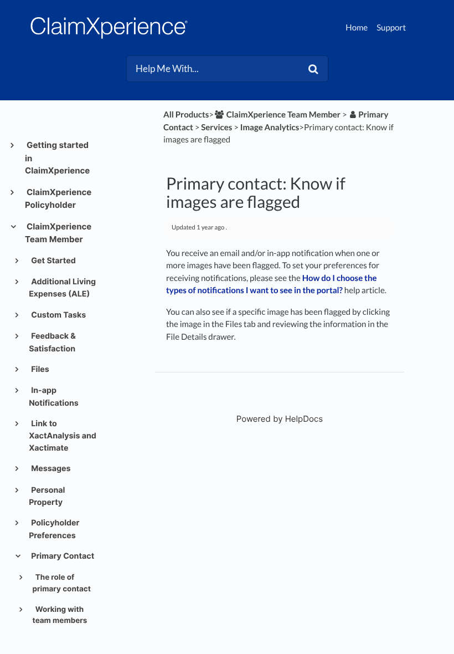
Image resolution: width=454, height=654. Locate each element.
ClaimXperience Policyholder (58, 199)
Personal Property (47, 496)
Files (39, 369)
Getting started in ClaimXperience (57, 158)
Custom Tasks (57, 315)
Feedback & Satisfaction (52, 342)
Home (356, 28)
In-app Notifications (54, 396)
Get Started (52, 260)
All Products (186, 115)
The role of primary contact (62, 583)
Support (391, 28)
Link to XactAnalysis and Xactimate (62, 436)
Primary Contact (61, 556)
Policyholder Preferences (54, 529)
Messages (50, 468)
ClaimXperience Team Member (58, 233)
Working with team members (60, 615)
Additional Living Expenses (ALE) (62, 288)
